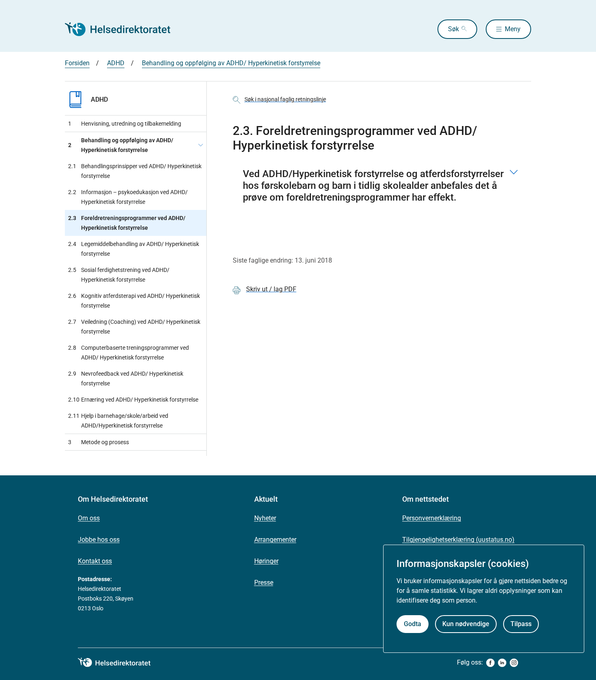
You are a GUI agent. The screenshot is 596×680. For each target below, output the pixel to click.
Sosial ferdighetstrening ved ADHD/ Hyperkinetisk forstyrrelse (118, 275)
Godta (412, 624)
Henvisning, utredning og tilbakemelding (124, 123)
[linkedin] (502, 663)
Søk (453, 29)
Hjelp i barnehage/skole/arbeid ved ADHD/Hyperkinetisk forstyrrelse (118, 421)
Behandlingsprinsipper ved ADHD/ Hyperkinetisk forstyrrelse (135, 171)
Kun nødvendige (465, 624)
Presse (263, 582)
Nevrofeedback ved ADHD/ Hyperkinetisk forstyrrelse (125, 378)
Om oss (89, 518)
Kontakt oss (95, 561)
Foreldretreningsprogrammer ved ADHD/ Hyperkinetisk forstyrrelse (126, 223)
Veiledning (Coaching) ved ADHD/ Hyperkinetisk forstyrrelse (134, 327)
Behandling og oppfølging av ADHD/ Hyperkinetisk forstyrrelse (231, 63)
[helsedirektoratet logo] (120, 662)
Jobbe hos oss (99, 539)
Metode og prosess (98, 442)
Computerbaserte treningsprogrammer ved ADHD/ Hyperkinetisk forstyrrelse (128, 352)
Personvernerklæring (431, 518)
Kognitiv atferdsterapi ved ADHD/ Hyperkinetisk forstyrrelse (134, 301)
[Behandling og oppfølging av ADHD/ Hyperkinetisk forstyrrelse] (200, 145)
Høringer (266, 561)
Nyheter (265, 518)
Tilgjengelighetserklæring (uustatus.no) (458, 539)
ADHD (115, 63)
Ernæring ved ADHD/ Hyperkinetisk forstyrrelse (133, 399)
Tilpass (521, 624)
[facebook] (490, 663)
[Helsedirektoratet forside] (123, 29)
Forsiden (77, 63)
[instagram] (514, 663)
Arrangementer (275, 539)
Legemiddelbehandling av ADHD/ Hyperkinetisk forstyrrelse (133, 249)
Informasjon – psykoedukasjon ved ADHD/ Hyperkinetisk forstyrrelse (128, 197)
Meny (513, 29)
